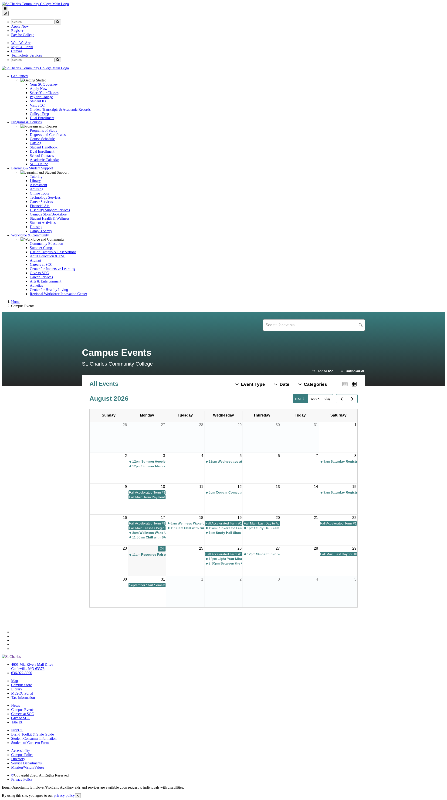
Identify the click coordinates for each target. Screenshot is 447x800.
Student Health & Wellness (49, 218)
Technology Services (26, 55)
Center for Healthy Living (49, 290)
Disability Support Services (50, 210)
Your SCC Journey (44, 84)
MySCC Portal (22, 47)
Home (15, 302)
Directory (18, 759)
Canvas (16, 51)
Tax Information (23, 697)
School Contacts (42, 156)
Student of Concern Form (30, 743)
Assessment (38, 185)
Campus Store (21, 685)
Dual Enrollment (42, 118)
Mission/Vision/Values (27, 767)
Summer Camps (41, 248)
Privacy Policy (22, 779)
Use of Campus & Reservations (53, 252)
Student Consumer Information (34, 738)
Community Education (46, 243)
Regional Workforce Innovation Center (58, 294)
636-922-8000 (21, 673)
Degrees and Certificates (48, 135)
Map (14, 681)
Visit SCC (37, 105)
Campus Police (22, 755)
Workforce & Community (30, 235)
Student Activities (43, 223)
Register (17, 31)
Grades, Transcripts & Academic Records (60, 109)
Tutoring (36, 176)
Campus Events (22, 710)
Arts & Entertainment (45, 281)
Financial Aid (40, 206)
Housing (36, 227)
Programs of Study (43, 130)
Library (35, 181)
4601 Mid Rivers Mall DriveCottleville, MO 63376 (32, 666)
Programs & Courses (26, 122)
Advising (36, 189)
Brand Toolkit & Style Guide (32, 734)
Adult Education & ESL (47, 256)
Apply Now (20, 26)
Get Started (19, 76)
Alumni (35, 260)
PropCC (17, 730)
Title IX (17, 722)
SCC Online (39, 164)
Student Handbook (44, 147)
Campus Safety (41, 231)
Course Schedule (42, 139)
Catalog (35, 143)
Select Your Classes (44, 93)
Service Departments (26, 763)
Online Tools (39, 193)
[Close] (78, 795)
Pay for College (22, 35)
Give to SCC (39, 273)
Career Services (41, 202)
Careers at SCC (41, 264)
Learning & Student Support (32, 168)
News (15, 705)
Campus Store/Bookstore (48, 214)
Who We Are (20, 43)
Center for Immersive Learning (52, 269)
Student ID (38, 101)
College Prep (39, 114)
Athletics (36, 285)
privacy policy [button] (64, 795)
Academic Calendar (44, 160)
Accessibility (20, 751)
